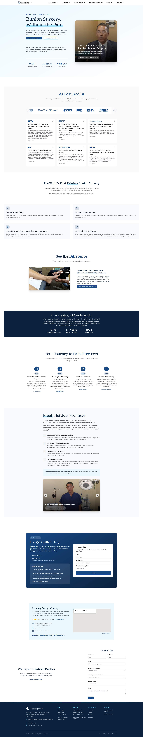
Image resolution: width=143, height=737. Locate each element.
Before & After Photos (78, 712)
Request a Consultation (33, 38)
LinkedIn (90, 715)
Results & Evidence (63, 717)
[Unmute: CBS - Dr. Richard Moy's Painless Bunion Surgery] (110, 23)
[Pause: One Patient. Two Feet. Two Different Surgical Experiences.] (67, 269)
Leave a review (59, 619)
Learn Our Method (51, 38)
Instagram (91, 717)
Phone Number (92, 681)
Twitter (90, 712)
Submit (91, 698)
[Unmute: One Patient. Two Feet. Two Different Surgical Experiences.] (63, 269)
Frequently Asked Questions (108, 710)
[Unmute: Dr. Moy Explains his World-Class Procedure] (93, 482)
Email (89, 661)
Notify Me (93, 572)
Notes (89, 688)
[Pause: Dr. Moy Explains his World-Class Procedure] (97, 482)
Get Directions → (106, 633)
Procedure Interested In (94, 668)
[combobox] (107, 670)
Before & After (61, 719)
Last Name (110, 654)
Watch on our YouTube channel (88, 57)
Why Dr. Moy (61, 712)
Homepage (61, 710)
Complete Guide (62, 715)
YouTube (90, 710)
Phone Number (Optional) (82, 565)
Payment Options (77, 710)
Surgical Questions (109, 714)
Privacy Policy (102, 734)
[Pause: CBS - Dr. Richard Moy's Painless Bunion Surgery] (114, 23)
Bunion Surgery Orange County (79, 718)
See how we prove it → (36, 679)
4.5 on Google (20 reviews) (47, 619)
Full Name (78, 554)
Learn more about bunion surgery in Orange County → (48, 635)
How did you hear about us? (95, 674)
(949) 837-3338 (39, 628)
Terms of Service (112, 734)
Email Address (79, 560)
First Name (90, 654)
